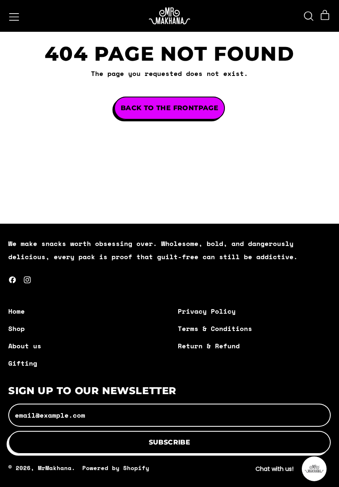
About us (24, 346)
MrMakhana (55, 467)
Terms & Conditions (215, 328)
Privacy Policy (207, 311)
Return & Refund (209, 346)
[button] (308, 16)
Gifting (22, 363)
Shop (16, 328)
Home (16, 311)
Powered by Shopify (115, 467)
